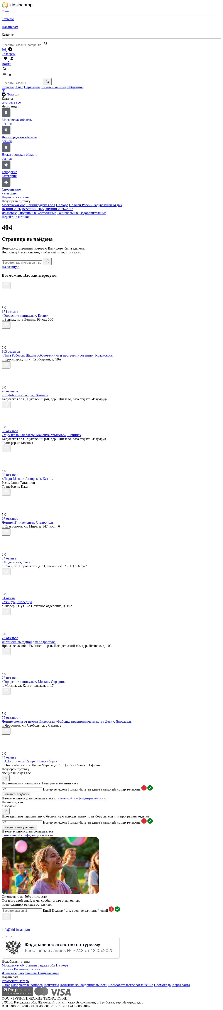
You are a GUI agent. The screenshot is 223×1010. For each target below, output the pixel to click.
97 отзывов (10, 518)
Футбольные (46, 213)
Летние (34, 969)
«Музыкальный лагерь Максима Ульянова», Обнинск (41, 435)
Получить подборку (16, 794)
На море (62, 205)
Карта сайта (181, 985)
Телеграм (13, 94)
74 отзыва (9, 757)
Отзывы (8, 87)
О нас (19, 87)
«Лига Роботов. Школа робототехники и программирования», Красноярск (57, 355)
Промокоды (162, 985)
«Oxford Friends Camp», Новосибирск (29, 761)
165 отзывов (11, 351)
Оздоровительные (92, 213)
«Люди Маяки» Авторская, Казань (27, 479)
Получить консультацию (19, 827)
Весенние (21, 969)
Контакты (51, 985)
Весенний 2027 (33, 209)
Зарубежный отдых (107, 205)
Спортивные (27, 213)
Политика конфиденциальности (83, 985)
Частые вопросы (31, 985)
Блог (14, 985)
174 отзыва (10, 311)
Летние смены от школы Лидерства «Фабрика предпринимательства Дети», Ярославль (67, 721)
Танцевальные (68, 213)
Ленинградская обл (40, 205)
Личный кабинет (53, 87)
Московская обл (13, 205)
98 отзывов (10, 391)
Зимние (7, 969)
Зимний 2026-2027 (59, 209)
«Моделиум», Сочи (16, 562)
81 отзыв (8, 598)
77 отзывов (10, 638)
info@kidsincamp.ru (16, 929)
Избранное (75, 87)
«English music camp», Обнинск (25, 395)
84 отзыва (9, 558)
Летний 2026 (11, 209)
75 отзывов (10, 717)
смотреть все (11, 102)
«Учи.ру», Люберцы (17, 602)
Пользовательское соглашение (130, 985)
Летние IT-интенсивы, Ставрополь (28, 522)
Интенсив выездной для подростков (29, 642)
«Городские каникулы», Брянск (25, 315)
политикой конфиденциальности (80, 798)
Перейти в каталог (15, 197)
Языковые (9, 213)
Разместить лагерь (15, 981)
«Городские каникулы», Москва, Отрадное (33, 681)
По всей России (81, 205)
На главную (10, 267)
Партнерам (32, 87)
